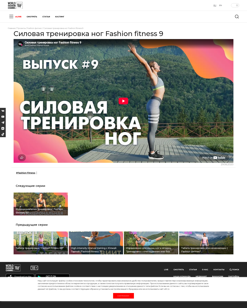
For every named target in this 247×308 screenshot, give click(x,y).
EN (220, 5)
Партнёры (233, 276)
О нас (205, 270)
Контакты (218, 270)
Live (166, 270)
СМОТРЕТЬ (32, 17)
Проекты (21, 28)
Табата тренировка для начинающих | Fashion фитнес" (204, 250)
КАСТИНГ (59, 17)
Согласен (123, 296)
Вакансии (217, 276)
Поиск (235, 270)
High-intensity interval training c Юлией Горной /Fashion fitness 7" (93, 250)
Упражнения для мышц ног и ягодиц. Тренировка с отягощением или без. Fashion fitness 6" (148, 250)
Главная (11, 28)
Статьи (193, 270)
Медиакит (201, 276)
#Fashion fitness (25, 173)
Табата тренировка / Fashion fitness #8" (40, 248)
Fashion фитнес (34, 28)
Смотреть (178, 270)
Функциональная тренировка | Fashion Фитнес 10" (39, 211)
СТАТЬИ (46, 17)
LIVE (19, 17)
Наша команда (182, 276)
